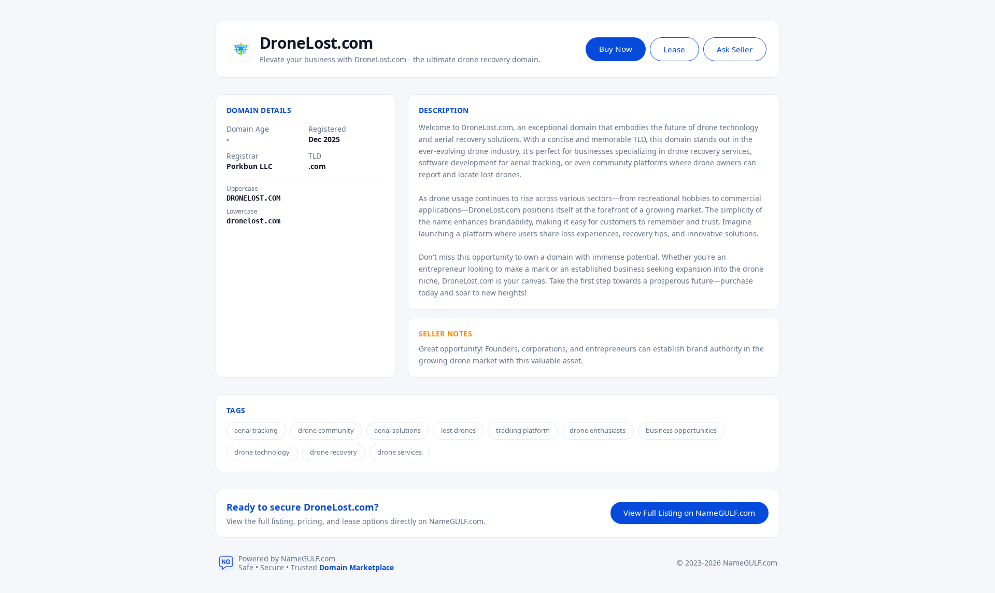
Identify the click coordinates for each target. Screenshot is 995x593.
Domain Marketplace (356, 567)
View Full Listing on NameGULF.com (689, 512)
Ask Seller (734, 49)
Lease (674, 49)
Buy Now (615, 49)
